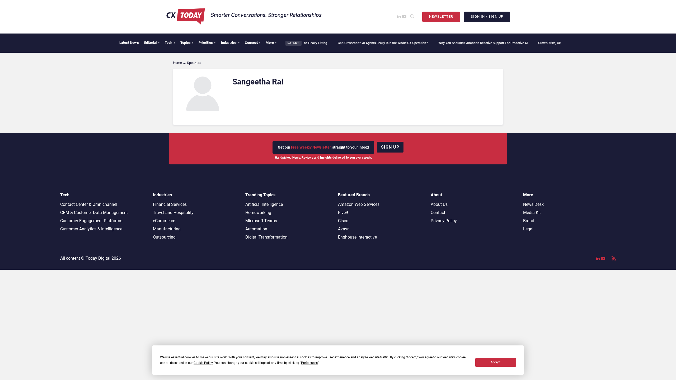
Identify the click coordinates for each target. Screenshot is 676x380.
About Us (439, 204)
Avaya (344, 228)
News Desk (533, 204)
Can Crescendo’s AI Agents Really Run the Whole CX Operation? (375, 43)
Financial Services (170, 204)
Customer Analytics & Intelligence (91, 228)
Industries (230, 43)
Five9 (343, 212)
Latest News (129, 43)
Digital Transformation (266, 237)
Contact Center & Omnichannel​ (88, 204)
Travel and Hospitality (173, 212)
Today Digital (98, 258)
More (271, 43)
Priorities (207, 43)
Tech (170, 43)
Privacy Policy (444, 220)
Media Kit (532, 212)
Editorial (151, 43)
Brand (528, 220)
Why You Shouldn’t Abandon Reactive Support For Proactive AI (474, 43)
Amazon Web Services (358, 204)
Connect (253, 43)
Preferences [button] (309, 363)
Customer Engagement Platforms (91, 220)
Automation (256, 228)
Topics (186, 43)
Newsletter (441, 16)
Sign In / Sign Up (487, 16)
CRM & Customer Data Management (94, 212)
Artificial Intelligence (264, 204)
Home (177, 63)
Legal (528, 228)
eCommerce (164, 220)
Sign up (390, 147)
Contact (438, 212)
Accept (495, 362)
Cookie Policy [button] (203, 363)
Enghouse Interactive (357, 237)
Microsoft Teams (261, 220)
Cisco (343, 220)
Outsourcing (164, 237)
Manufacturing (167, 228)
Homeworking (258, 212)
